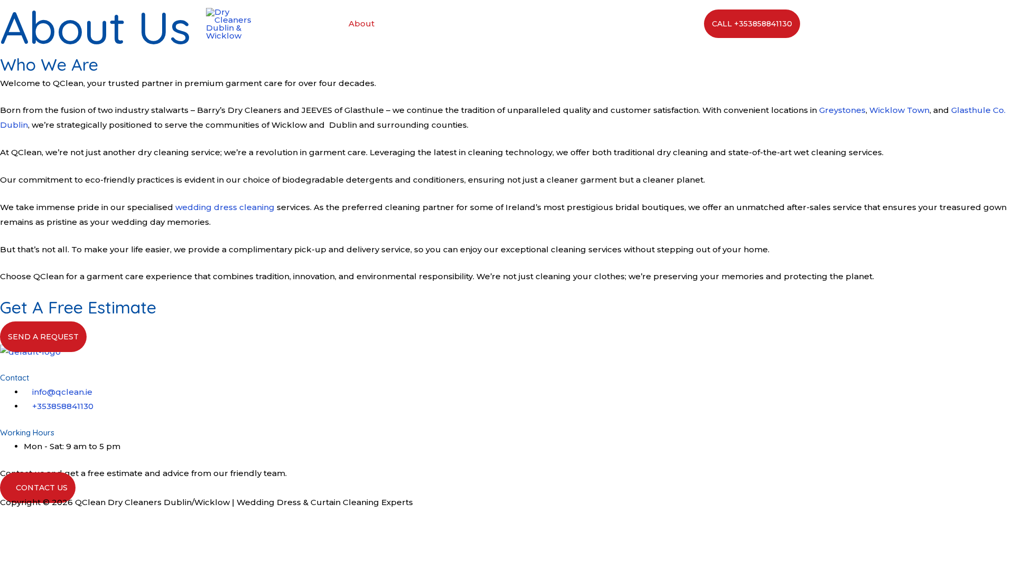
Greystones (842, 110)
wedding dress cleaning (225, 207)
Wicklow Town (899, 110)
